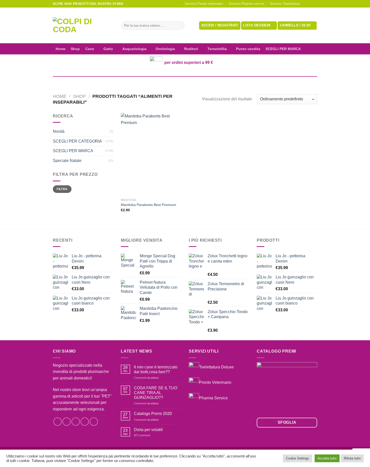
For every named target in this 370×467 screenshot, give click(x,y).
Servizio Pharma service (246, 4)
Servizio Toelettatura (285, 4)
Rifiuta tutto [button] (352, 458)
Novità (58, 131)
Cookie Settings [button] (297, 458)
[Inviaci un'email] (314, 4)
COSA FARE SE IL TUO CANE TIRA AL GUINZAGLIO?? (155, 393)
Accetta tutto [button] (327, 458)
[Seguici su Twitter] (75, 421)
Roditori (191, 49)
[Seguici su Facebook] (305, 4)
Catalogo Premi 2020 (153, 413)
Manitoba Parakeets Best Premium (148, 205)
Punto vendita (248, 49)
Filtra (62, 189)
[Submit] (179, 25)
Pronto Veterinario (215, 382)
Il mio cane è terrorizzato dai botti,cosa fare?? (155, 369)
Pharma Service (213, 398)
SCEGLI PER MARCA (283, 49)
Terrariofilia (217, 49)
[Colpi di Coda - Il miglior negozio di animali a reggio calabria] (83, 25)
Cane (89, 49)
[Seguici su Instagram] (309, 4)
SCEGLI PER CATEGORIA (77, 141)
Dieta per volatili (148, 430)
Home (60, 49)
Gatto (108, 49)
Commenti (142, 435)
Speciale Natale (67, 160)
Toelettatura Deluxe (216, 367)
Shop (75, 49)
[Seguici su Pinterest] (94, 421)
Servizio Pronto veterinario (203, 4)
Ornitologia (165, 49)
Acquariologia (134, 49)
